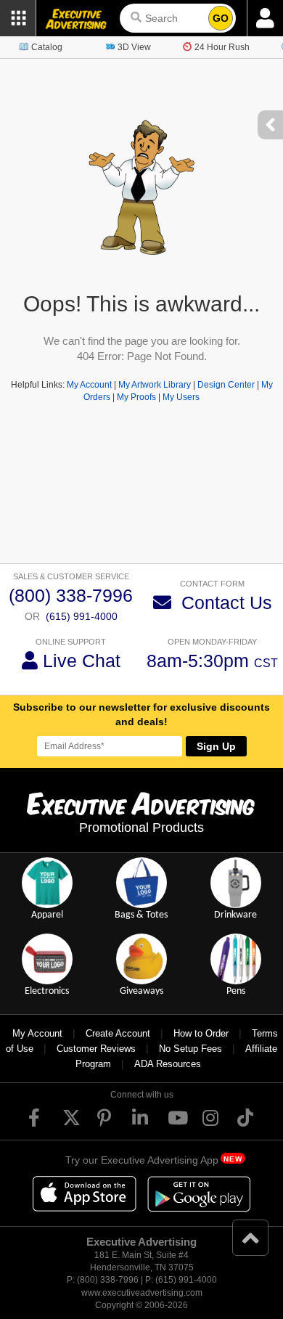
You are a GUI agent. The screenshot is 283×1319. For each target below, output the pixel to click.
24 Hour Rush (222, 47)
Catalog (46, 47)
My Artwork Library (154, 385)
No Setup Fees (190, 1048)
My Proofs (136, 397)
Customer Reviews (96, 1048)
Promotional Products (141, 827)
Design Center (226, 385)
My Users (181, 397)
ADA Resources (167, 1063)
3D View (134, 47)
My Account (89, 385)
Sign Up (216, 746)
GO (221, 18)
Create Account (118, 1033)
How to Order (201, 1033)
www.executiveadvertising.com (141, 1293)
